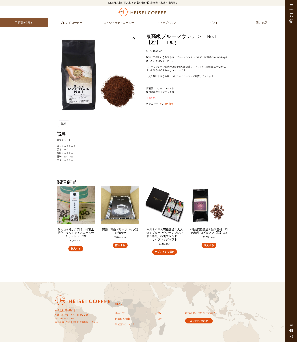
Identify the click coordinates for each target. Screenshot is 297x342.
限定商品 (261, 22)
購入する (76, 248)
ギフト (214, 22)
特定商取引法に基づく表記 (200, 313)
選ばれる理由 (122, 318)
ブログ (158, 318)
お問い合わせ (200, 320)
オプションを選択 (164, 252)
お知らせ (160, 313)
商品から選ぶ (25, 22)
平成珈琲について (125, 324)
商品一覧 (120, 313)
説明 (63, 123)
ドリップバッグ (166, 22)
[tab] (64, 124)
